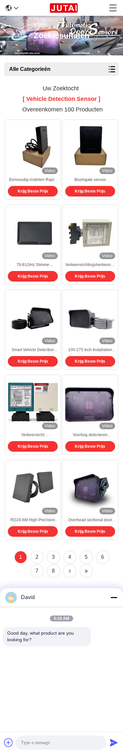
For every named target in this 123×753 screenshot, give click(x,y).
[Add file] (8, 742)
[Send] (114, 742)
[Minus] (114, 597)
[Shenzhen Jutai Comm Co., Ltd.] (64, 8)
